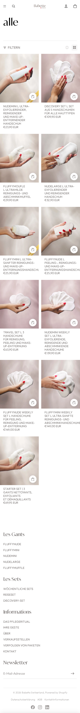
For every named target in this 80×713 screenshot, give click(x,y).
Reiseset (9, 594)
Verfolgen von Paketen (21, 645)
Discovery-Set (14, 600)
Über (6, 633)
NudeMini (10, 556)
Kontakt (9, 651)
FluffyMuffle (13, 568)
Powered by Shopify (56, 692)
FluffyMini (11, 550)
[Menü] (4, 6)
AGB (39, 699)
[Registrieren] (73, 673)
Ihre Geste (11, 627)
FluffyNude (12, 544)
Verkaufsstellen (16, 639)
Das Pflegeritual (16, 621)
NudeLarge (11, 562)
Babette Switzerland (33, 692)
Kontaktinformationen (57, 699)
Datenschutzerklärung (23, 699)
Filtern (14, 47)
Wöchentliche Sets (18, 589)
